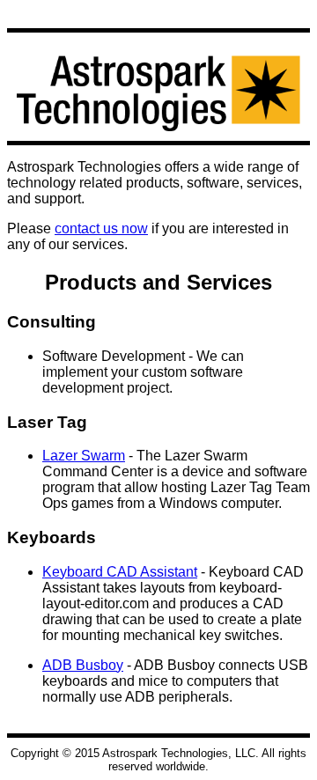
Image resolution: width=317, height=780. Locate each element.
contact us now (101, 228)
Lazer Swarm (83, 455)
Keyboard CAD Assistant (119, 571)
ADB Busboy (82, 665)
